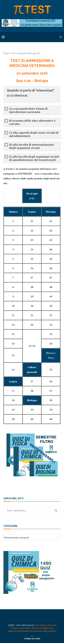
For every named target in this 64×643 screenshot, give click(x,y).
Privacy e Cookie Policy (20, 628)
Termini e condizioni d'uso (42, 628)
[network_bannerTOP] (32, 20)
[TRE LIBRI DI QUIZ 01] (32, 435)
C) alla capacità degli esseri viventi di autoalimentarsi (33, 134)
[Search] (60, 37)
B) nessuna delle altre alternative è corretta (32, 122)
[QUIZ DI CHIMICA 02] (29, 552)
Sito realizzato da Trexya (45, 625)
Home (6, 53)
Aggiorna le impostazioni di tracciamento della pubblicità (32, 631)
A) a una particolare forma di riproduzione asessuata (28, 110)
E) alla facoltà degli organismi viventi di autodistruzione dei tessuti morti (34, 158)
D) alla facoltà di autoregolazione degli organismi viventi (31, 146)
